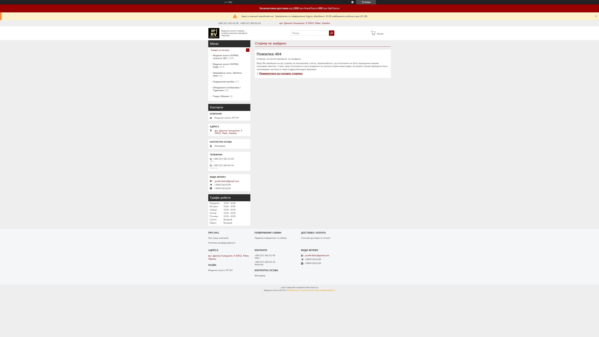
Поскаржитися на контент (298, 290)
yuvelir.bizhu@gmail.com (226, 181)
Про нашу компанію (218, 238)
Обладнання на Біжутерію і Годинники (227, 89)
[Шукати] (331, 33)
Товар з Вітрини (221, 96)
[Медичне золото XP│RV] (213, 33)
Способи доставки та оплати (315, 238)
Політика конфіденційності (221, 243)
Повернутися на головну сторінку (281, 73)
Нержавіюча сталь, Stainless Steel (227, 74)
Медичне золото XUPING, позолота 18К (226, 56)
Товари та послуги (220, 50)
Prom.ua (314, 287)
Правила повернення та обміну (271, 238)
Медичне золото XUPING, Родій (226, 65)
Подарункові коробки (223, 81)
